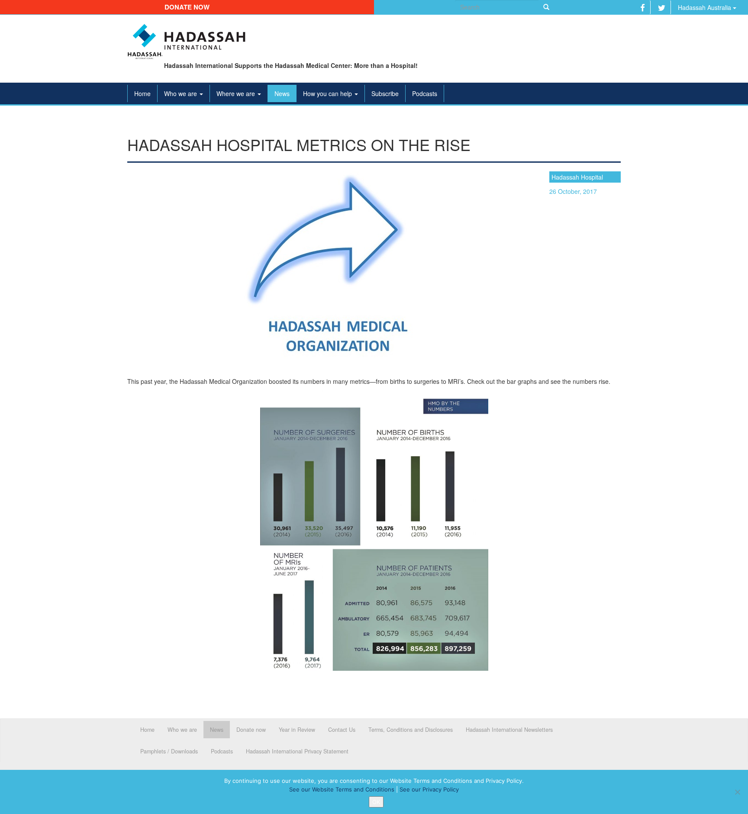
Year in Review (297, 730)
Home (142, 93)
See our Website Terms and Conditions (341, 789)
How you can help (328, 93)
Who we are (181, 93)
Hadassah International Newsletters (509, 730)
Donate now (187, 7)
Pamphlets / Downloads (169, 751)
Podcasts (424, 93)
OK (376, 801)
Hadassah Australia (705, 7)
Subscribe (385, 93)
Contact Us (341, 730)
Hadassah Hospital (577, 177)
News (282, 93)
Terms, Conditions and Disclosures (410, 730)
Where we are (236, 93)
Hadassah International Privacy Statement (297, 751)
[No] (737, 792)
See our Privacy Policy (429, 789)
